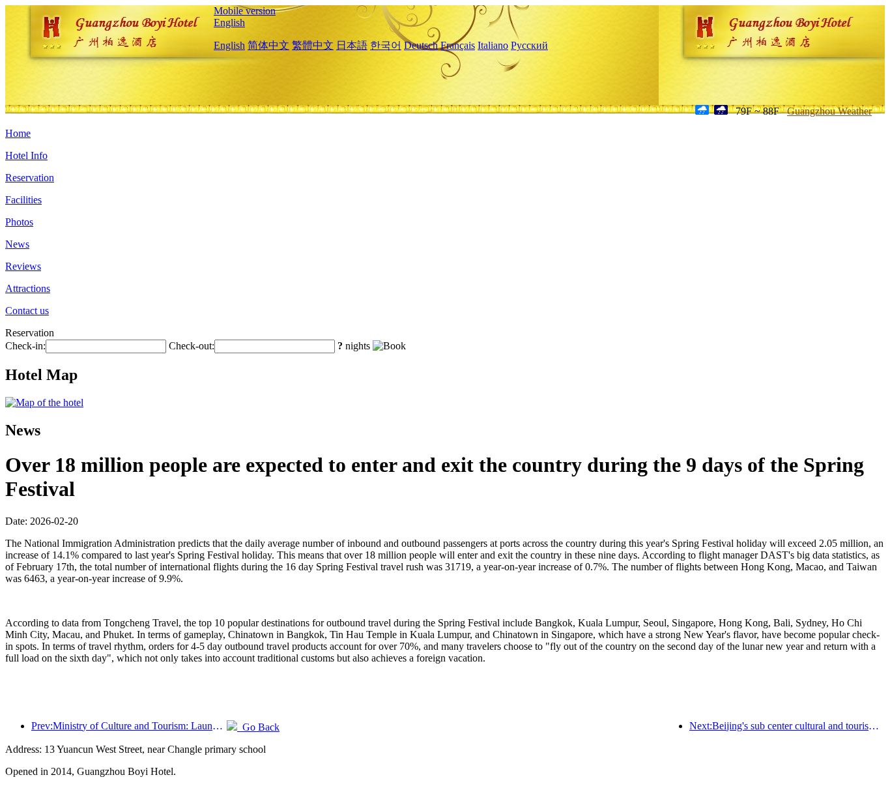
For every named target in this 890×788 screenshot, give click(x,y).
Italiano (493, 45)
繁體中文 (313, 45)
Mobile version (245, 10)
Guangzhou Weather (829, 111)
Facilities (23, 199)
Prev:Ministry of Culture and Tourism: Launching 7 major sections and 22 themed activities (129, 725)
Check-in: (25, 345)
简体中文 (268, 45)
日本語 (351, 45)
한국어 (385, 45)
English (229, 22)
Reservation (29, 177)
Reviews (23, 266)
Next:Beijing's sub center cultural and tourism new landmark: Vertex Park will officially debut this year (787, 725)
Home (18, 133)
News (17, 244)
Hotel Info (26, 155)
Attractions (27, 288)
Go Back (258, 727)
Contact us (27, 310)
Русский (529, 45)
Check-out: (191, 345)
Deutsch (421, 45)
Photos (19, 221)
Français (457, 45)
